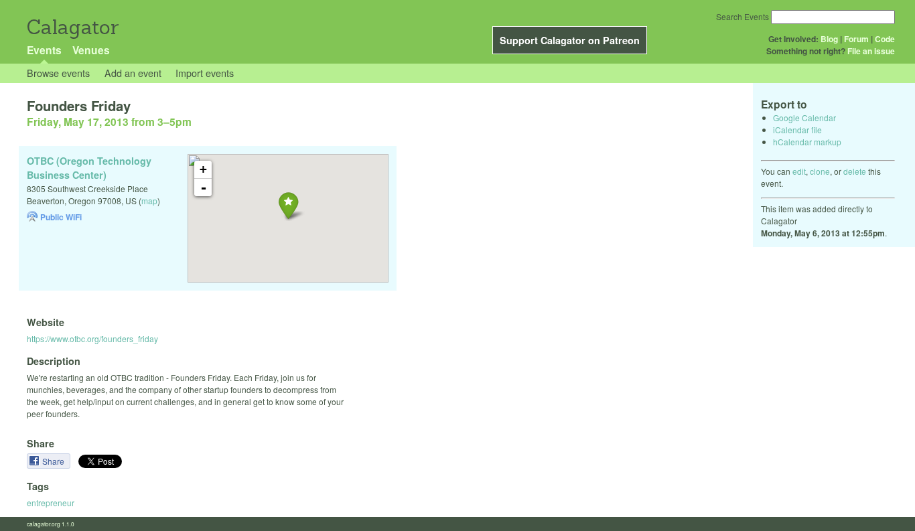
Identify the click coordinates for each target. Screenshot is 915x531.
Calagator (72, 27)
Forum (856, 39)
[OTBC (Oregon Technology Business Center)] (288, 205)
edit (799, 171)
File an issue (871, 51)
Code (885, 39)
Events (44, 50)
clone (820, 171)
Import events (204, 73)
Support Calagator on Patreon (570, 40)
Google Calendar (804, 117)
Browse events (58, 73)
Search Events (742, 16)
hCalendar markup (807, 141)
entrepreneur (50, 502)
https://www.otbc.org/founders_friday (92, 338)
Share (54, 461)
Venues (91, 50)
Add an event (132, 73)
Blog (829, 39)
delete (854, 171)
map (149, 200)
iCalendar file (797, 129)
